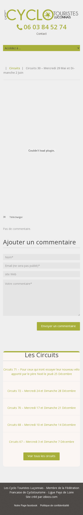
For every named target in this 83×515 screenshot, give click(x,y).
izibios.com (50, 497)
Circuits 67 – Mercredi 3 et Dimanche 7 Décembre (41, 442)
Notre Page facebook (25, 505)
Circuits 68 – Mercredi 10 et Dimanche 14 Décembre (41, 425)
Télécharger (16, 216)
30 (4, 216)
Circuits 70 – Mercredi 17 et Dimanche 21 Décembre (41, 408)
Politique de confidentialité (54, 505)
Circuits (14, 68)
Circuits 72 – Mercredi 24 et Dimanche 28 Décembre (41, 391)
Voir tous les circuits (41, 456)
